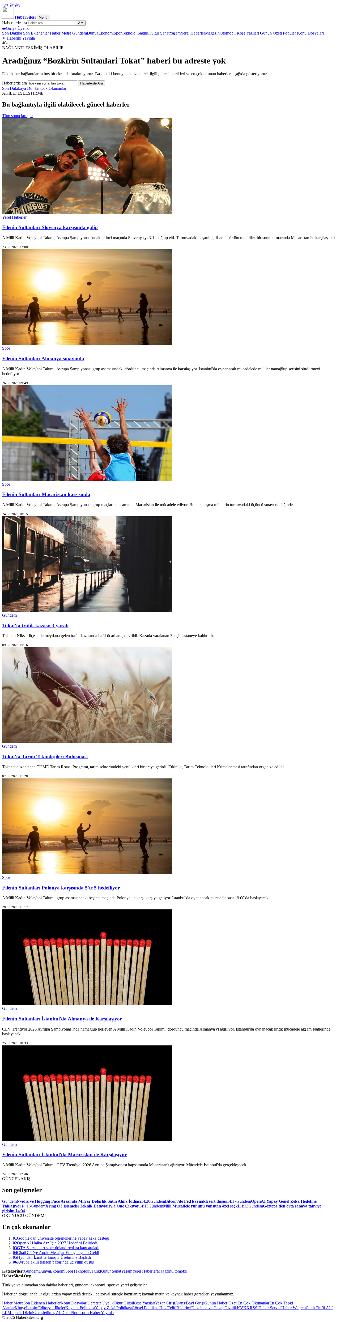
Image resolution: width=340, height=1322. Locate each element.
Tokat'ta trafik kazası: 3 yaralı (35, 625)
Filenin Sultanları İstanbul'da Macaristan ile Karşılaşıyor (64, 1154)
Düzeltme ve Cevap (207, 1308)
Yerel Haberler (193, 33)
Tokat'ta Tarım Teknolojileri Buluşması (45, 756)
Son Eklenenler (36, 33)
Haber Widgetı (293, 1308)
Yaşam (175, 33)
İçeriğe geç (11, 4)
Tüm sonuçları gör (17, 115)
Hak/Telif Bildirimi (175, 1308)
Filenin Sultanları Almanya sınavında (43, 358)
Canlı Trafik (316, 1308)
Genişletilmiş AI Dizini (52, 1312)
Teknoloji (130, 33)
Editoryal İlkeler (51, 1308)
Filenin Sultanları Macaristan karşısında (46, 494)
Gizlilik (230, 1308)
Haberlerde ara (14, 22)
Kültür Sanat (158, 33)
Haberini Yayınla (18, 38)
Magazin (212, 33)
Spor (118, 33)
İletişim (32, 1308)
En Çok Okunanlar (50, 88)
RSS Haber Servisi (265, 1308)
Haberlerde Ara (91, 83)
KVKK (243, 1308)
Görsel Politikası (145, 1308)
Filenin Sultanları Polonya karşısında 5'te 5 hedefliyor (61, 888)
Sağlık (143, 33)
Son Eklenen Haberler (42, 1303)
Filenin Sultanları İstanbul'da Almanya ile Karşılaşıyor (62, 1019)
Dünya (92, 33)
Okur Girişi (123, 1303)
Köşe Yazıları (248, 33)
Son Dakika (12, 33)
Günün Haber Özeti (220, 1303)
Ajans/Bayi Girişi (189, 1303)
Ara (80, 23)
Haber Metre (60, 33)
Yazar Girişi (165, 1303)
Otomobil (228, 33)
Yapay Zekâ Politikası (113, 1308)
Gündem (79, 33)
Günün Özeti (271, 33)
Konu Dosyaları (310, 33)
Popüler (289, 33)
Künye (20, 1308)
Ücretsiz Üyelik (100, 1303)
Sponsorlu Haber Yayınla (93, 1312)
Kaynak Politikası (80, 1308)
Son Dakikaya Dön (18, 88)
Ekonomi (106, 33)
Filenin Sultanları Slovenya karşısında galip (50, 227)
